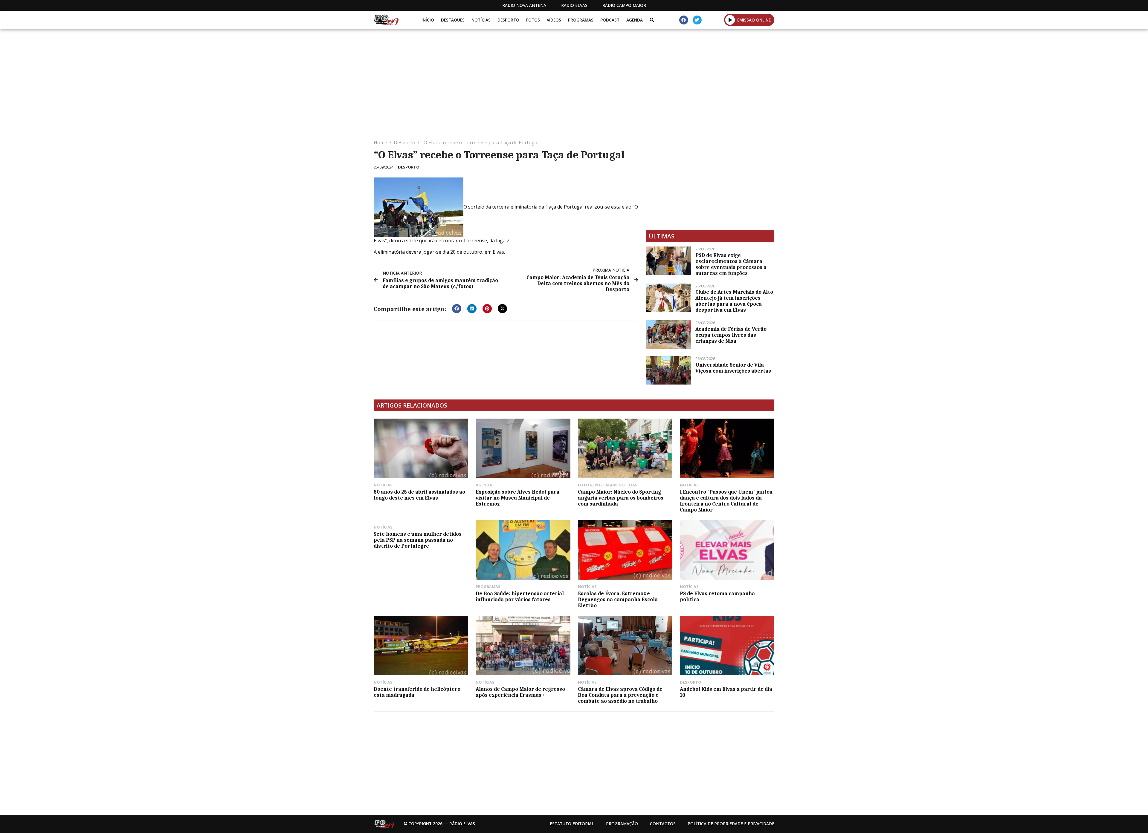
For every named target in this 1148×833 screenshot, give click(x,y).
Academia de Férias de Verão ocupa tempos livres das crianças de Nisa (731, 335)
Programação (622, 823)
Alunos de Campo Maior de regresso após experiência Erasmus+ (520, 692)
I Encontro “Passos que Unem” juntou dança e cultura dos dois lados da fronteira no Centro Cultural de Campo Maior (726, 501)
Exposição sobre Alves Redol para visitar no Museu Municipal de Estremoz (517, 498)
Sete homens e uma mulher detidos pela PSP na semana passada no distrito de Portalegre (418, 540)
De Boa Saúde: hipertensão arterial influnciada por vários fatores (520, 596)
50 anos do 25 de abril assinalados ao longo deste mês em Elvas (419, 495)
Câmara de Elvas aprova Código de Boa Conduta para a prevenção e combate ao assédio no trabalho (620, 695)
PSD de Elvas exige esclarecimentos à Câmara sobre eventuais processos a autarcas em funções (731, 264)
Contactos (663, 823)
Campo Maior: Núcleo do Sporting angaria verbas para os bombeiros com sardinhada (620, 498)
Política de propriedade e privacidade (731, 823)
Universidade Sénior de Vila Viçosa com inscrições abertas (733, 368)
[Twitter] (697, 20)
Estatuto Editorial (572, 823)
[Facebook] (683, 20)
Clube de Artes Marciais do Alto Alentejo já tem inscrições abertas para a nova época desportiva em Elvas (734, 301)
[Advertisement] (553, 83)
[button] (730, 20)
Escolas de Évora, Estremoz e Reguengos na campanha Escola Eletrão (618, 599)
